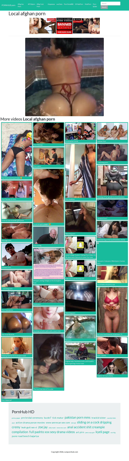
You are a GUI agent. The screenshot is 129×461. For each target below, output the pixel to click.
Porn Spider (95, 5)
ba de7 (47, 417)
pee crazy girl (90, 432)
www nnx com (61, 428)
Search (104, 7)
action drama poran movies (30, 422)
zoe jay (43, 427)
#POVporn (31, 4)
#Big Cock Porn (40, 5)
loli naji (73, 423)
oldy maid (52, 428)
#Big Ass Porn (21, 5)
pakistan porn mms (77, 417)
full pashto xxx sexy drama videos (52, 432)
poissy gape (16, 418)
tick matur (57, 417)
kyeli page (102, 432)
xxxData (59, 4)
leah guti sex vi (29, 427)
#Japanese (51, 4)
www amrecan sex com (58, 422)
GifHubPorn (79, 4)
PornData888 (68, 4)
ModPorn (88, 4)
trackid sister (99, 417)
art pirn (80, 432)
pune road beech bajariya (25, 436)
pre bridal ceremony (32, 417)
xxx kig (113, 432)
